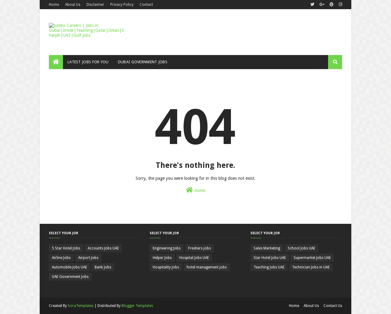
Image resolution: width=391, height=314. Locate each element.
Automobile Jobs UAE (69, 267)
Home (54, 4)
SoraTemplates (80, 306)
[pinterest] (331, 4)
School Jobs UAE (301, 248)
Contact (146, 4)
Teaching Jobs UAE (269, 267)
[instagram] (339, 4)
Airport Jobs (88, 258)
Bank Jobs (103, 267)
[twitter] (312, 4)
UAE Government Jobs (70, 277)
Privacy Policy (121, 4)
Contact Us (332, 306)
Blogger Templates (137, 306)
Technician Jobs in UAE (311, 267)
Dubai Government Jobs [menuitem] (142, 62)
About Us (72, 4)
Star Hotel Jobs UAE (270, 258)
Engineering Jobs (167, 248)
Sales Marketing (267, 248)
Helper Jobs (162, 258)
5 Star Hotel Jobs (66, 248)
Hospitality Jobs (166, 267)
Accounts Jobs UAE (103, 248)
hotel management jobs (207, 267)
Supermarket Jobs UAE (312, 258)
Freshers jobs (199, 248)
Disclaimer (95, 4)
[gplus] (322, 4)
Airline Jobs (61, 258)
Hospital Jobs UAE (194, 258)
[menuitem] (56, 62)
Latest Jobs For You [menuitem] (88, 62)
